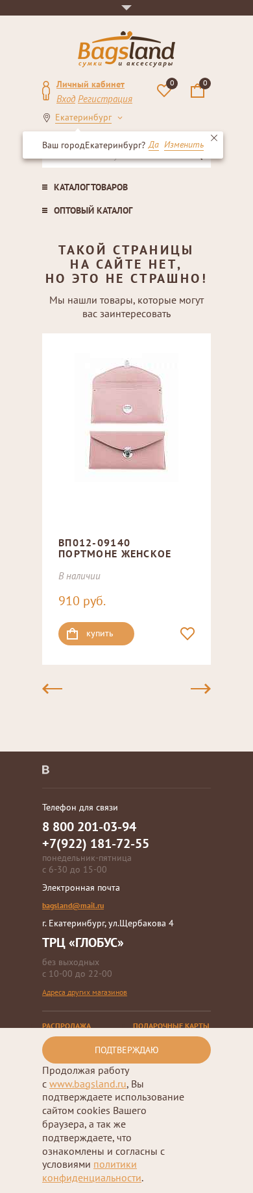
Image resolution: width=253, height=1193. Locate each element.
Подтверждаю (127, 1050)
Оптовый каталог (93, 210)
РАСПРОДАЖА (66, 1026)
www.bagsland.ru (87, 1083)
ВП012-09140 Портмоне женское (114, 548)
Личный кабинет (90, 84)
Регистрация (105, 99)
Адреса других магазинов (84, 992)
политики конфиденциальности (91, 1170)
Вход (65, 99)
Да (154, 145)
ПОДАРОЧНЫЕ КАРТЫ (171, 1026)
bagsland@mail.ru (73, 905)
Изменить (184, 145)
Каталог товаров (91, 187)
